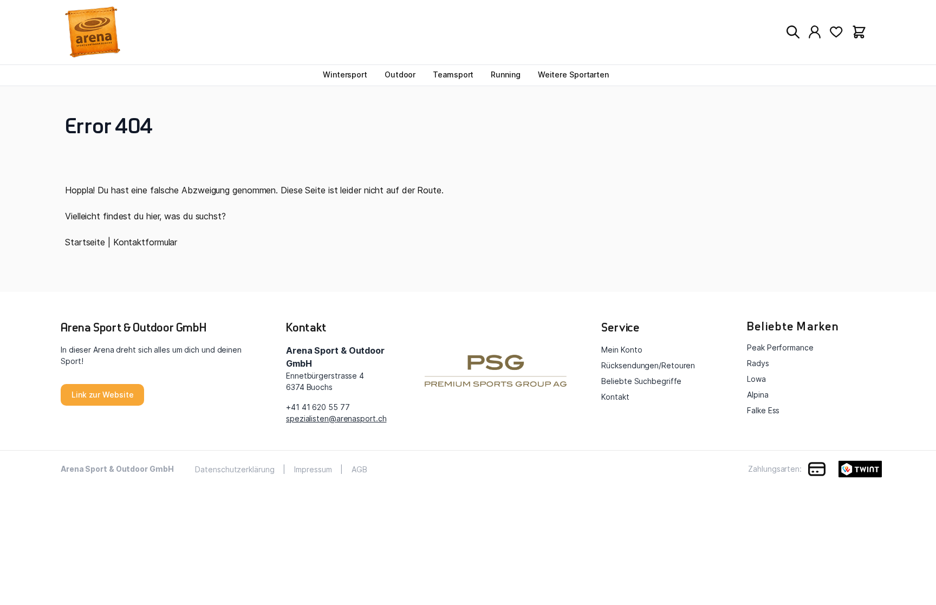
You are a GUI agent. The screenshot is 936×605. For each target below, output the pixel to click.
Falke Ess (763, 410)
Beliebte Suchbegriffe (641, 381)
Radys (758, 363)
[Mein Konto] (814, 31)
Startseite (85, 242)
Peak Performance (780, 347)
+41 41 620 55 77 (317, 407)
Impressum (313, 469)
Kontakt (615, 396)
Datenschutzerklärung (234, 469)
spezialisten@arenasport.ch (336, 418)
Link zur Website (102, 394)
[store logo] (116, 32)
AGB (359, 469)
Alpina (757, 394)
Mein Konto (621, 349)
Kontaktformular (145, 242)
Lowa (756, 378)
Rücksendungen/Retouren (648, 365)
